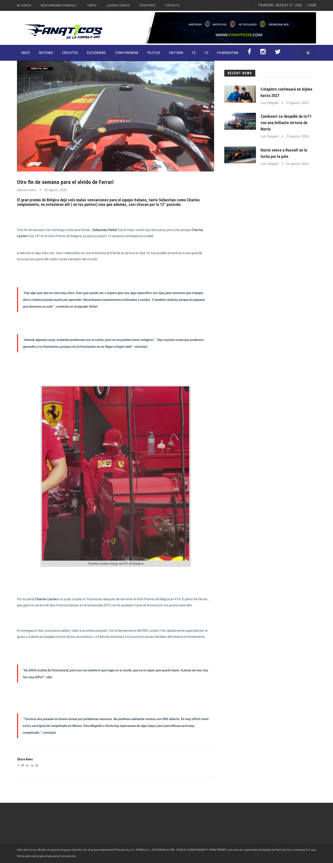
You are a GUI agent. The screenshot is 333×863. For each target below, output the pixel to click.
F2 (194, 53)
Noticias (46, 53)
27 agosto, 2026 (297, 103)
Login (311, 5)
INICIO (26, 53)
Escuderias (96, 53)
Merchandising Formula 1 (59, 5)
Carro (92, 5)
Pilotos (153, 53)
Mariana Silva (26, 190)
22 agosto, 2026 (297, 164)
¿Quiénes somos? (118, 5)
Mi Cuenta (24, 5)
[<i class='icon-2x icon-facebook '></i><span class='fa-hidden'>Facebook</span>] (249, 53)
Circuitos (70, 53)
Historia (176, 53)
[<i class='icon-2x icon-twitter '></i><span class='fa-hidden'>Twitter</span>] (277, 53)
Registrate (147, 5)
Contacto (172, 5)
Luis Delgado (270, 103)
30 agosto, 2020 (55, 190)
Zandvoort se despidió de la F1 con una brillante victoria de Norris (286, 122)
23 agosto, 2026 (297, 136)
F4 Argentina (228, 53)
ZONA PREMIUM (126, 53)
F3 (206, 53)
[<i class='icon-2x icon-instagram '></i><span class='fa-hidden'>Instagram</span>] (263, 53)
